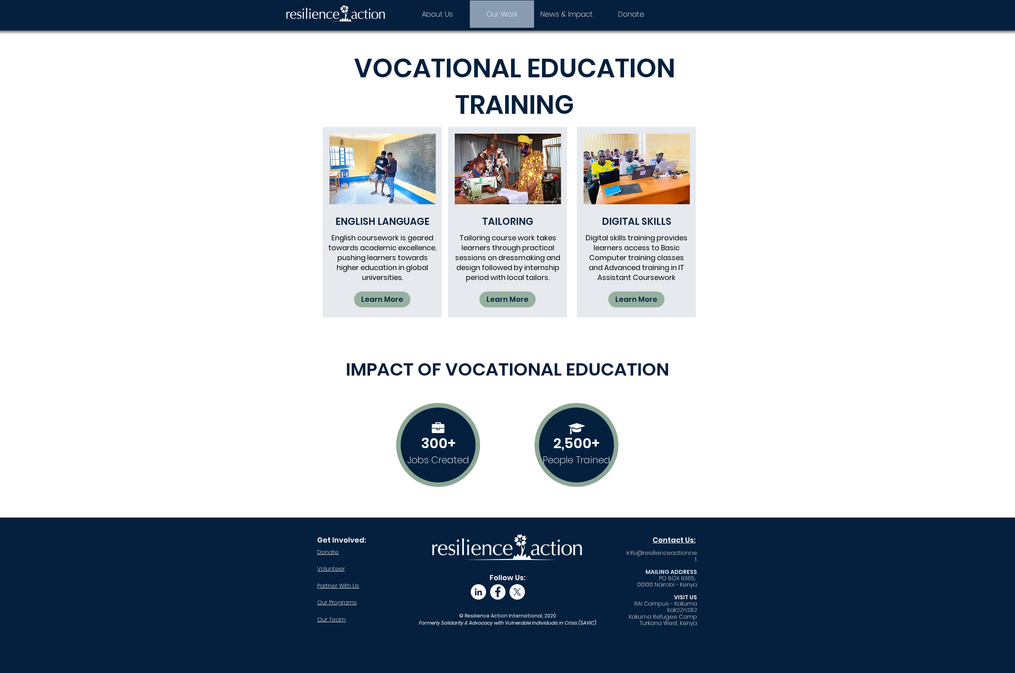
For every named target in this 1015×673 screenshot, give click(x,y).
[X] (517, 592)
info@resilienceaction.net (661, 556)
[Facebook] (498, 592)
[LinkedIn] (478, 592)
